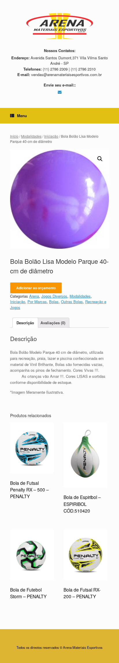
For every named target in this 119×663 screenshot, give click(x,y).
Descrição (25, 322)
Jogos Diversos (54, 296)
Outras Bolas (72, 301)
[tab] (25, 323)
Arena (34, 296)
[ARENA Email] (60, 92)
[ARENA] (59, 26)
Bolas (54, 301)
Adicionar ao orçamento (36, 287)
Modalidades (31, 136)
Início (14, 136)
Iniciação (51, 136)
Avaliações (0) (52, 322)
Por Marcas (37, 301)
